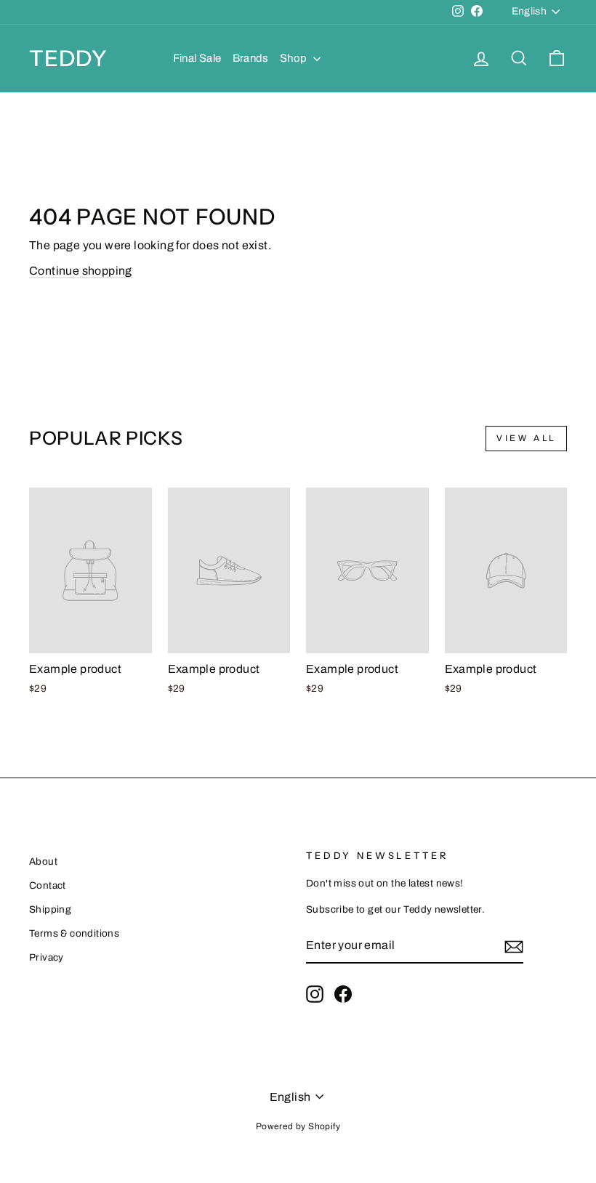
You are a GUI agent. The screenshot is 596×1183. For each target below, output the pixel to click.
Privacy (46, 957)
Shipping (50, 909)
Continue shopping (80, 271)
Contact (47, 885)
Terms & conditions (74, 933)
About (43, 861)
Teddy (68, 58)
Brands (251, 58)
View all (526, 438)
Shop (295, 58)
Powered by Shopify (298, 1126)
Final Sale (197, 58)
